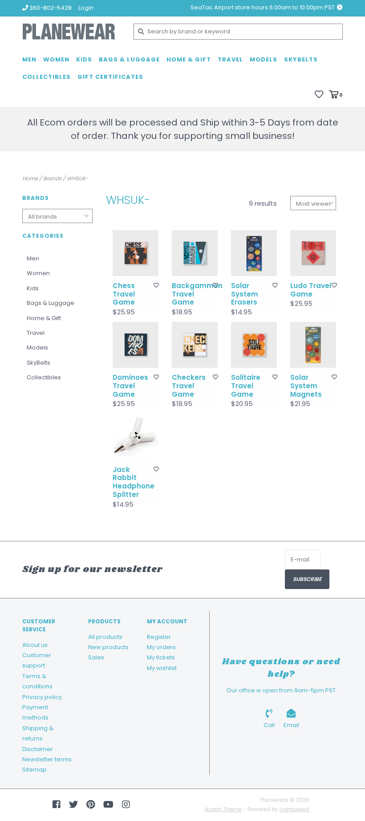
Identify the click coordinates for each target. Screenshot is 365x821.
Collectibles (46, 77)
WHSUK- (78, 178)
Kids (84, 59)
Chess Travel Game (124, 294)
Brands (52, 178)
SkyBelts (301, 59)
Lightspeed (294, 809)
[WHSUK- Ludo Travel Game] (313, 253)
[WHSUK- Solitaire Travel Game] (254, 345)
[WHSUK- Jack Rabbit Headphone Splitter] (135, 436)
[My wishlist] (319, 94)
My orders (161, 647)
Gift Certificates (110, 77)
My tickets (161, 657)
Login (85, 8)
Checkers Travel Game (189, 386)
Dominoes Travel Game (130, 386)
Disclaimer (37, 749)
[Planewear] (71, 31)
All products (105, 637)
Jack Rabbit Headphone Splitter (133, 482)
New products (108, 647)
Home (30, 178)
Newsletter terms (47, 759)
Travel (230, 59)
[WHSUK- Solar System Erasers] (254, 253)
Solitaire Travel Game (245, 386)
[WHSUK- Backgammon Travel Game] (195, 253)
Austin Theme (223, 809)
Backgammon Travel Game (192, 294)
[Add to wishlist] (156, 285)
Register (159, 637)
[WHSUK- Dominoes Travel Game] (135, 345)
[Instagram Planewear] (126, 804)
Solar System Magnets (306, 386)
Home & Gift (188, 59)
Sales (96, 657)
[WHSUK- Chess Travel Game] (135, 253)
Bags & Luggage (129, 59)
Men (29, 59)
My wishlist (162, 668)
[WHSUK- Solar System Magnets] (313, 345)
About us (35, 645)
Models (263, 59)
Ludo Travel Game (310, 290)
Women (56, 59)
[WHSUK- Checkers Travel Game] (195, 345)
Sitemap (34, 769)
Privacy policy (42, 697)
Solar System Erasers (244, 294)
